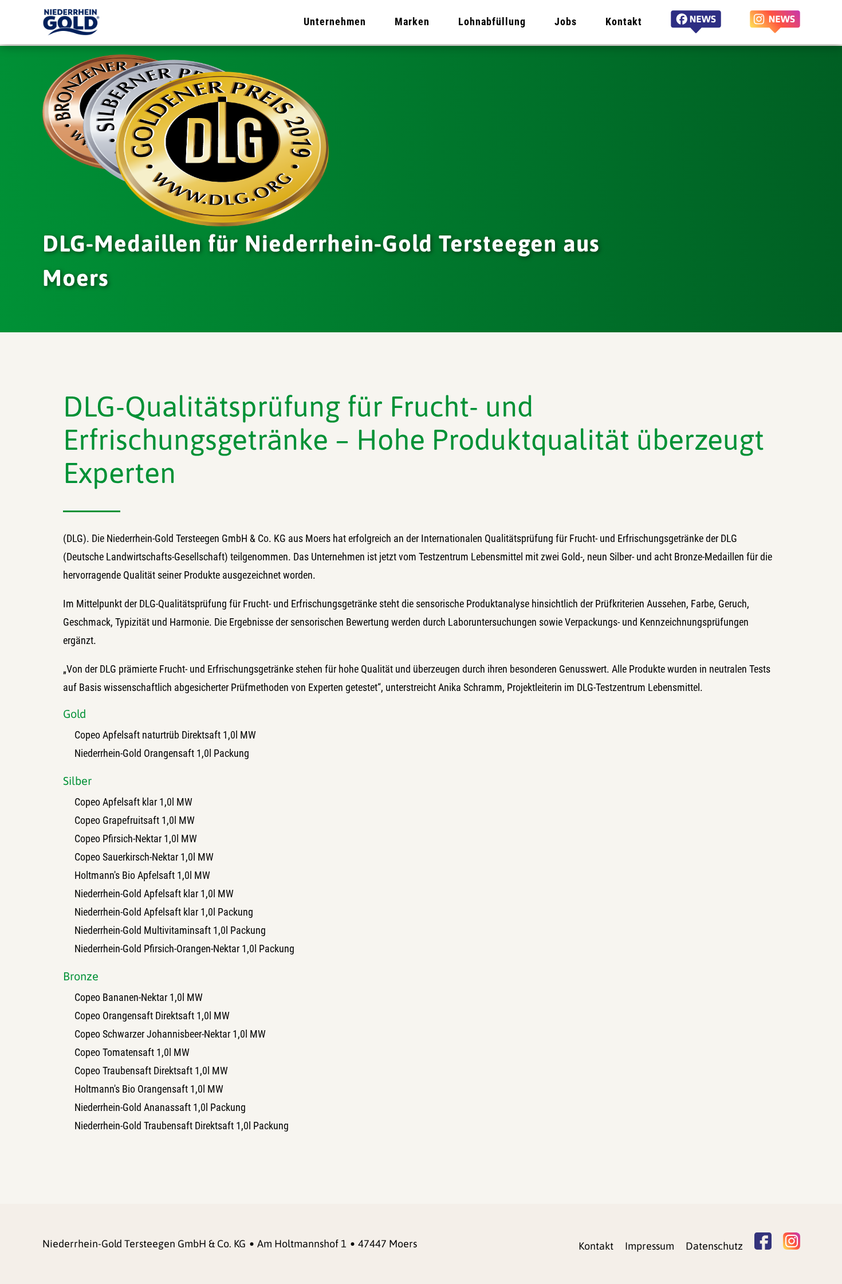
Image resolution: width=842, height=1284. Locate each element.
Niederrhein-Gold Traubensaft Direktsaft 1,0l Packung (181, 1126)
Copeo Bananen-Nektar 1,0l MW (138, 997)
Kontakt (623, 21)
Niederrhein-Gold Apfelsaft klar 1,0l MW (154, 894)
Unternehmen (335, 21)
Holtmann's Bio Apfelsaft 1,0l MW (142, 875)
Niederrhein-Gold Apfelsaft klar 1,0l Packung (163, 912)
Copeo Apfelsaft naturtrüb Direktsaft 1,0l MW (165, 735)
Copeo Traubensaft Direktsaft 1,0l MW (151, 1071)
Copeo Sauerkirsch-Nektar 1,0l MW (144, 857)
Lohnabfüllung (492, 21)
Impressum (649, 1246)
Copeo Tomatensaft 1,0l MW (132, 1052)
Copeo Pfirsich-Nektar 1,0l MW (135, 839)
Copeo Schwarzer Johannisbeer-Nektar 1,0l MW (170, 1034)
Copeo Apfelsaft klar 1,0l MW (133, 802)
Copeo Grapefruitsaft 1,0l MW (134, 820)
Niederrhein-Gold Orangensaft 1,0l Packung (161, 753)
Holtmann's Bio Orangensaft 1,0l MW (148, 1089)
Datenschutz (714, 1246)
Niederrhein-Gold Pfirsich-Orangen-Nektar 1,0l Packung (184, 949)
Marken (412, 21)
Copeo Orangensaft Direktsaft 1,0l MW (152, 1016)
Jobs (565, 21)
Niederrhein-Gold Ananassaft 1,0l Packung (160, 1107)
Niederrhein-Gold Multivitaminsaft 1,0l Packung (170, 930)
